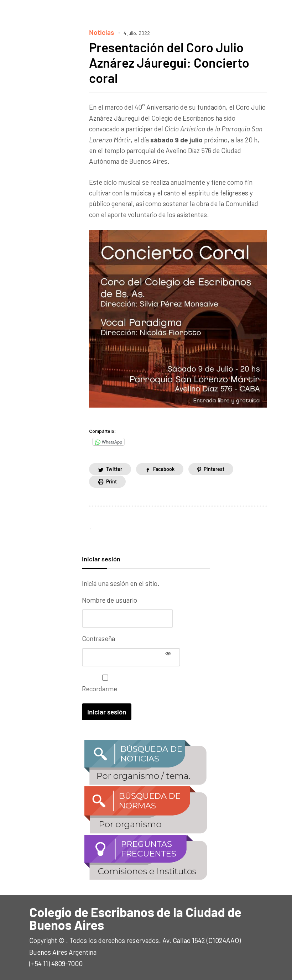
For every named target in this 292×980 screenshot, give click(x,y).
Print (111, 481)
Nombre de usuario (109, 600)
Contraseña (98, 638)
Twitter (114, 469)
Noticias (101, 32)
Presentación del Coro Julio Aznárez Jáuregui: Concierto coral (169, 62)
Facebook (163, 469)
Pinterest (214, 469)
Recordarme (99, 689)
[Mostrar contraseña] (168, 653)
